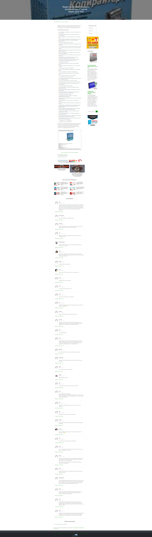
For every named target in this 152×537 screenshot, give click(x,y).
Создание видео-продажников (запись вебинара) (91, 92)
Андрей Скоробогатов (63, 154)
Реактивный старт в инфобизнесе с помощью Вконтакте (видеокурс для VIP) (64, 183)
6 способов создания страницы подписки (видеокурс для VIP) (79, 183)
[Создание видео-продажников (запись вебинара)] (92, 85)
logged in (59, 524)
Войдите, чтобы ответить (59, 211)
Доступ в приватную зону (65, 152)
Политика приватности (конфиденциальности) (70, 533)
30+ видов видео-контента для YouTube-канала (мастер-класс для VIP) (64, 193)
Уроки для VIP (66, 21)
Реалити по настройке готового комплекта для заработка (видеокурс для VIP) (64, 188)
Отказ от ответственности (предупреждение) (82, 533)
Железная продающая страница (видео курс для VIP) (92, 66)
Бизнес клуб (59, 21)
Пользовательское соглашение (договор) (58, 533)
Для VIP (63, 21)
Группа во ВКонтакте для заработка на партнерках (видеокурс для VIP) (80, 188)
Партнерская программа (74, 152)
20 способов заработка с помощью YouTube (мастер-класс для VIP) (80, 193)
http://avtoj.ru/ (69, 207)
